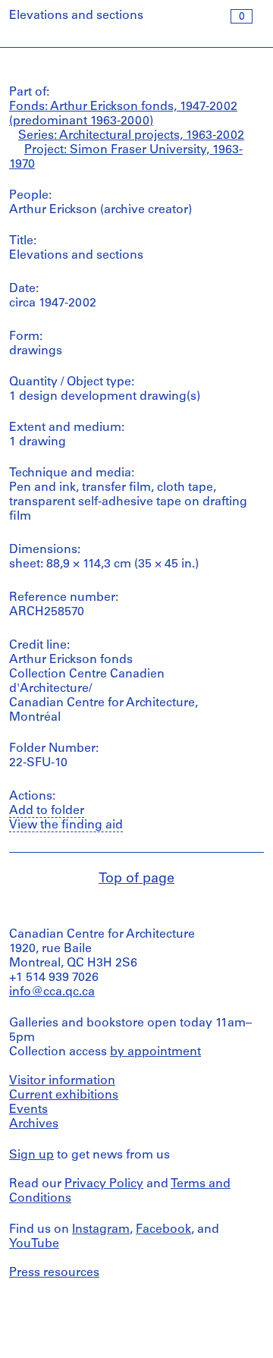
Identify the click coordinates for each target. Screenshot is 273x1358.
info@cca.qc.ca (52, 992)
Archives (33, 1124)
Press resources (54, 1273)
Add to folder (46, 811)
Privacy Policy (103, 1184)
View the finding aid (66, 825)
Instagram (101, 1230)
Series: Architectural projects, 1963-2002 (131, 136)
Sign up (31, 1155)
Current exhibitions (63, 1095)
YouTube (34, 1244)
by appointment (155, 1052)
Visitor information (62, 1081)
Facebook (163, 1230)
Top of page (136, 879)
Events (28, 1110)
